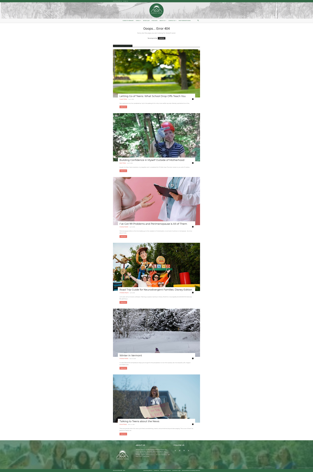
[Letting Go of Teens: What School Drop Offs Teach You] (156, 73)
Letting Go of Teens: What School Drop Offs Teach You (152, 96)
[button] (198, 20)
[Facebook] (175, 450)
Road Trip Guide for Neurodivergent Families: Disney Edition (155, 289)
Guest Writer (123, 99)
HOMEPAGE (161, 38)
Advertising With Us (117, 1)
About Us (162, 20)
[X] (188, 450)
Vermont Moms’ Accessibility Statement (191, 470)
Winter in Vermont (130, 355)
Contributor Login (176, 470)
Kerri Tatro (122, 163)
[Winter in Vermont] (156, 333)
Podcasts (154, 20)
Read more (123, 107)
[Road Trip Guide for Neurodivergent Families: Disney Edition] (156, 267)
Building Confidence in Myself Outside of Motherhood (151, 160)
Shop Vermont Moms (184, 20)
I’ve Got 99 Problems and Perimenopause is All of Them (153, 223)
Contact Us (125, 1)
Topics (138, 20)
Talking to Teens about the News (139, 421)
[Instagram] (179, 450)
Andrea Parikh (123, 227)
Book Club (146, 20)
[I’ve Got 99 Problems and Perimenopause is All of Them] (156, 201)
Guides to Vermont (128, 20)
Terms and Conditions (165, 470)
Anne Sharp (123, 424)
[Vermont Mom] (156, 10)
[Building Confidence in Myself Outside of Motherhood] (156, 137)
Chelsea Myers (124, 292)
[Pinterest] (184, 450)
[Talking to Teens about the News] (156, 398)
